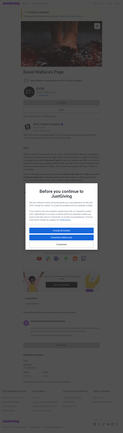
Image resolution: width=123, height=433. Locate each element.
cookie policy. (65, 220)
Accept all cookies (61, 230)
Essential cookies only (61, 237)
